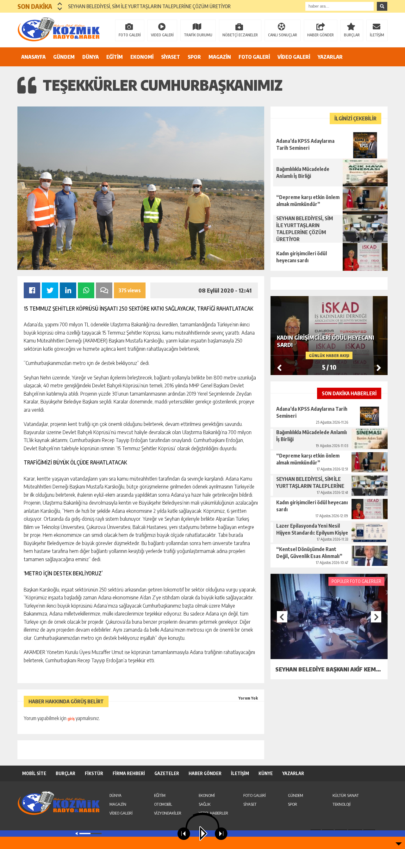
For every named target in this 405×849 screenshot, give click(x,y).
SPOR (194, 57)
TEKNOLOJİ (342, 804)
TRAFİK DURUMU (198, 35)
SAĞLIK (204, 804)
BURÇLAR (352, 35)
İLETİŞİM (377, 35)
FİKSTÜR (94, 773)
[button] (60, 3)
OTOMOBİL (163, 804)
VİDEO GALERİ (293, 57)
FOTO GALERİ (130, 35)
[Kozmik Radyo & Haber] (58, 29)
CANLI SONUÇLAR (282, 35)
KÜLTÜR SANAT (346, 795)
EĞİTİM (114, 57)
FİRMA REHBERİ (129, 773)
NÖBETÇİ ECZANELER (240, 35)
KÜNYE (266, 773)
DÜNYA (90, 57)
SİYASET (170, 57)
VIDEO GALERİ (162, 35)
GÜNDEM (64, 57)
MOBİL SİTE (34, 773)
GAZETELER (166, 773)
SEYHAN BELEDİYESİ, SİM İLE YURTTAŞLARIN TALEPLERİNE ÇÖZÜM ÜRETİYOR (149, 6)
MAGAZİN (220, 57)
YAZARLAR (330, 57)
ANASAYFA (33, 57)
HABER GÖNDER (320, 35)
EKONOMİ (141, 57)
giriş (71, 718)
